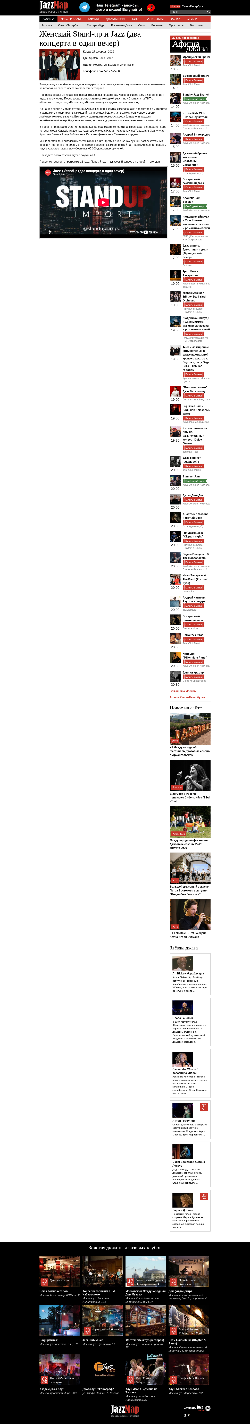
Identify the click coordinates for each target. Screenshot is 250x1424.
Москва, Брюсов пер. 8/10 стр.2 (59, 1295)
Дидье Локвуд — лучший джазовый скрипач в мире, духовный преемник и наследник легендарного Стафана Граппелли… (187, 1176)
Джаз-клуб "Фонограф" (98, 1389)
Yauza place (189, 609)
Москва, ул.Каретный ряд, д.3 (58, 1344)
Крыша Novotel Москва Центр (196, 380)
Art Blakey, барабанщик (188, 973)
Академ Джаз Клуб (51, 1389)
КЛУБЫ (93, 19)
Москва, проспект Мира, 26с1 (58, 1393)
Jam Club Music (192, 65)
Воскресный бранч (196, 75)
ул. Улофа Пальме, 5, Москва (100, 1393)
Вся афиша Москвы (183, 691)
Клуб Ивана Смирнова (196, 421)
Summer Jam (191, 476)
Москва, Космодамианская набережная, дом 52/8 (142, 1300)
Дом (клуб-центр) (180, 1291)
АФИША (48, 19)
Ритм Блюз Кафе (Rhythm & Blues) (193, 310)
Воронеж (157, 25)
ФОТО (175, 19)
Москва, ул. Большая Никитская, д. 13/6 (95, 1300)
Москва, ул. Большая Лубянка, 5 (113, 64)
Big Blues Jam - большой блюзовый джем (196, 410)
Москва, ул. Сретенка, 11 (98, 1344)
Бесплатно (197, 25)
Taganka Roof (190, 451)
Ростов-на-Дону (121, 25)
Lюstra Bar (189, 591)
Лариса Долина (182, 1210)
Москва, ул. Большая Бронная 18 (144, 1346)
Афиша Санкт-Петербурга (187, 697)
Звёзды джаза (184, 947)
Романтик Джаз (193, 635)
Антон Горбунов (183, 1120)
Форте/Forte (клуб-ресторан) (145, 1340)
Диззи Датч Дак (193, 495)
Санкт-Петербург (192, 6)
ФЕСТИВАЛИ (71, 19)
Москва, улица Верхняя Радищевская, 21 (140, 1398)
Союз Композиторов (194, 680)
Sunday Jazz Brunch (196, 94)
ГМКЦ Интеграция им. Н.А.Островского (195, 238)
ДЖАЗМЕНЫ (115, 19)
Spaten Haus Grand (101, 58)
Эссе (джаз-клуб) (193, 173)
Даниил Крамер (193, 672)
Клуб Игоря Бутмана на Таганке (196, 285)
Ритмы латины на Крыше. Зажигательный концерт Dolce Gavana (195, 436)
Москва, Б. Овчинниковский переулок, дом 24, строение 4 (188, 1297)
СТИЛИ (192, 19)
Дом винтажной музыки (196, 399)
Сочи (141, 25)
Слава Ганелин (182, 1018)
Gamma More (190, 628)
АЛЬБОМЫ (155, 19)
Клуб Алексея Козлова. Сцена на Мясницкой (196, 127)
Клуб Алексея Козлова (196, 102)
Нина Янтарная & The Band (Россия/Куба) (195, 579)
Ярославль (176, 25)
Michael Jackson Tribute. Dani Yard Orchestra (194, 296)
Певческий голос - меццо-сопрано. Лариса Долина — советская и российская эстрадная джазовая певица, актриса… (188, 1220)
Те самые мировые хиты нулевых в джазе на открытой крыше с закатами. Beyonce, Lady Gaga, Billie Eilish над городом (196, 358)
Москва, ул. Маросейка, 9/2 (186, 1393)
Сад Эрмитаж (48, 1340)
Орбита (187, 265)
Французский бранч (196, 57)
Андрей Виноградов (196, 134)
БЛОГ (136, 19)
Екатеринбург (96, 25)
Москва (175, 6)
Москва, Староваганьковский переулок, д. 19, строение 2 (188, 1349)
